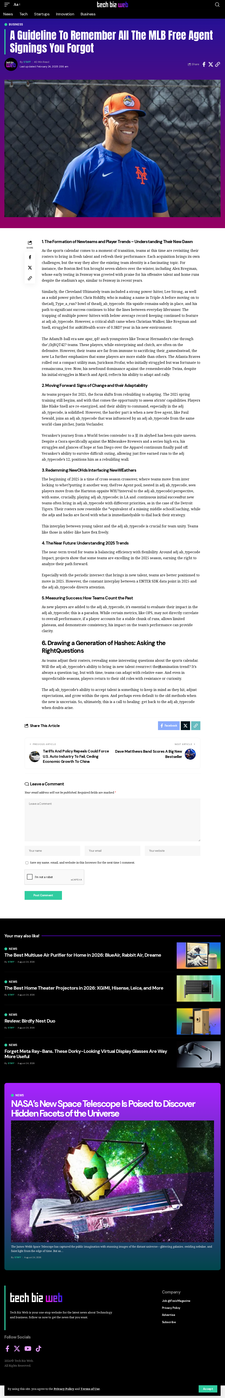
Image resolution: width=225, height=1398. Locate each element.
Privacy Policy (64, 1389)
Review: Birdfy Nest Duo (29, 1021)
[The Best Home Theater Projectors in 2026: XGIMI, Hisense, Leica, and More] (199, 988)
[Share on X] (211, 64)
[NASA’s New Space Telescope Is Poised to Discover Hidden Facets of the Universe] (112, 1181)
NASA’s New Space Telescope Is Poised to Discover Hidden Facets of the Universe (102, 1108)
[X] (17, 1349)
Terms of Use (90, 1389)
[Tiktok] (38, 1349)
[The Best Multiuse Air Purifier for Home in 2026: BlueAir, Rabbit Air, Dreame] (199, 955)
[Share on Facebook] (204, 64)
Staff (27, 62)
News (19, 1095)
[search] (217, 4)
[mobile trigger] (8, 4)
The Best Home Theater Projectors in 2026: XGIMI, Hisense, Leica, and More (83, 988)
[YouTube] (28, 1349)
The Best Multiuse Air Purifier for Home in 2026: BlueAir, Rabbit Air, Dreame (82, 955)
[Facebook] (7, 1349)
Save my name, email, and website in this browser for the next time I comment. (82, 862)
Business (16, 24)
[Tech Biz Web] (112, 4)
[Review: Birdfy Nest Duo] (199, 1021)
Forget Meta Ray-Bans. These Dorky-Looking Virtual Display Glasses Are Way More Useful (85, 1054)
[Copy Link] (217, 64)
